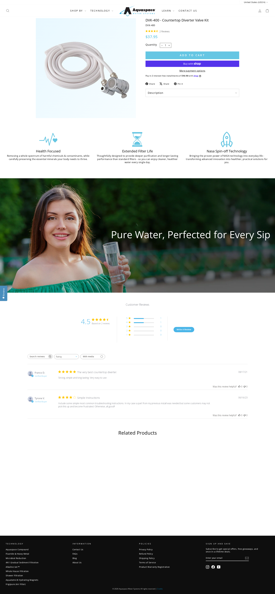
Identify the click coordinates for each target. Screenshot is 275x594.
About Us (77, 562)
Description (155, 92)
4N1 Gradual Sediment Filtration (22, 562)
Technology (100, 10)
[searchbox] (37, 356)
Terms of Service (147, 562)
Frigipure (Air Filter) (16, 584)
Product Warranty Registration (154, 567)
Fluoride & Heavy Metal (17, 553)
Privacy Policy (146, 549)
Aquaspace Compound (17, 549)
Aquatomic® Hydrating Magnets (22, 580)
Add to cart (192, 55)
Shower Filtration (14, 575)
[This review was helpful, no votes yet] (239, 386)
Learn (167, 10)
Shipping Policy (147, 558)
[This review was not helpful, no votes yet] (244, 386)
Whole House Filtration (17, 571)
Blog (74, 558)
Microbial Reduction (16, 558)
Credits (160, 589)
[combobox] (66, 356)
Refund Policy (146, 553)
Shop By (77, 10)
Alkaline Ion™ (13, 567)
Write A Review (184, 329)
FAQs (75, 553)
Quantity (151, 44)
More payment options (192, 70)
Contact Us (188, 10)
